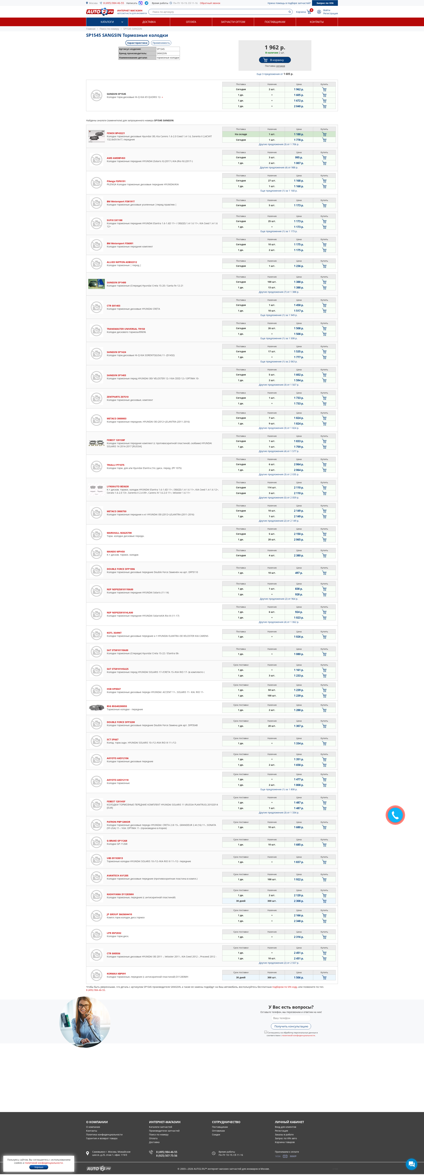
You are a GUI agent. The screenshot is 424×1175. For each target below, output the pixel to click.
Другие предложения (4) (279, 167)
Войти (326, 10)
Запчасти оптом (233, 22)
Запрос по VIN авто (286, 1138)
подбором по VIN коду (284, 986)
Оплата (191, 22)
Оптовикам (218, 1130)
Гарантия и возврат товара (101, 1138)
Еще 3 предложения (275, 74)
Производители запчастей (164, 1130)
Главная (90, 28)
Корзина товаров (285, 1142)
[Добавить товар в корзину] (324, 89)
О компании (93, 1126)
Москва (93, 3)
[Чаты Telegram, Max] (411, 1164)
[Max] (140, 4)
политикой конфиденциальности (298, 1035)
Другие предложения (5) (279, 497)
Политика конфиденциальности (104, 1134)
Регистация (281, 1130)
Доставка (149, 22)
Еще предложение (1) (279, 190)
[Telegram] (147, 3)
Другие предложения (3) (279, 144)
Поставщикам (275, 22)
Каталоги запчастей (160, 1126)
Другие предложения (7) (279, 291)
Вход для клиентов (285, 1126)
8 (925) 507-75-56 (166, 1155)
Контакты (317, 22)
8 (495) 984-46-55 (113, 3)
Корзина (301, 11)
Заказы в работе (284, 1134)
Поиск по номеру (158, 1134)
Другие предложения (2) (279, 520)
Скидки (216, 1134)
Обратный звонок (210, 3)
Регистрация (330, 13)
